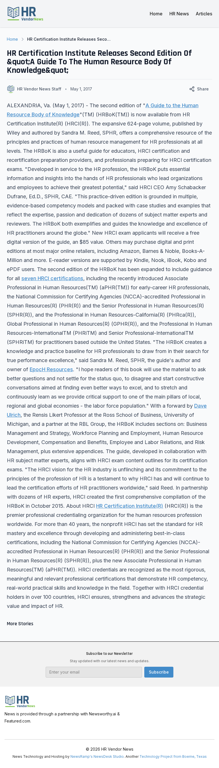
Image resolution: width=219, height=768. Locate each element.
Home (156, 13)
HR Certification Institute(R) (129, 506)
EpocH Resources (51, 369)
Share (203, 88)
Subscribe (159, 672)
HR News (179, 13)
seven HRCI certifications (52, 278)
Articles (204, 13)
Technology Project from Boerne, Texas (173, 756)
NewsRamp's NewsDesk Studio (97, 756)
